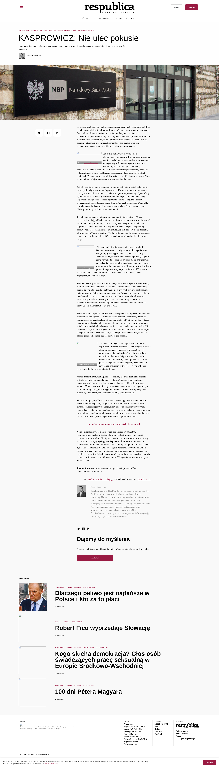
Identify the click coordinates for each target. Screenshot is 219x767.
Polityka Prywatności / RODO (135, 739)
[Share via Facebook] (48, 133)
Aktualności (24, 30)
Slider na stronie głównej (69, 30)
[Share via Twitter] (39, 133)
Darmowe (176, 7)
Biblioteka (117, 18)
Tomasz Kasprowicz (34, 55)
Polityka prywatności (27, 754)
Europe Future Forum (132, 736)
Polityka (52, 30)
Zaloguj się (192, 7)
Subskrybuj (95, 558)
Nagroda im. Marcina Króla (134, 726)
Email (157, 726)
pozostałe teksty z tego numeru (93, 163)
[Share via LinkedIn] (57, 133)
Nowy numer (131, 18)
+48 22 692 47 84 (161, 724)
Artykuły (90, 18)
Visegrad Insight (130, 734)
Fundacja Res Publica (132, 731)
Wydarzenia (103, 18)
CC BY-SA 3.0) (144, 479)
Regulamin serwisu (131, 741)
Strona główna (87, 30)
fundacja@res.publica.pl (185, 738)
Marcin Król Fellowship (133, 729)
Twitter (157, 729)
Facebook (158, 734)
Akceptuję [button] (209, 762)
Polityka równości (130, 744)
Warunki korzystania (42, 754)
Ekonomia (43, 30)
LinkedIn (158, 731)
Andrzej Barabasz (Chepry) (100, 479)
